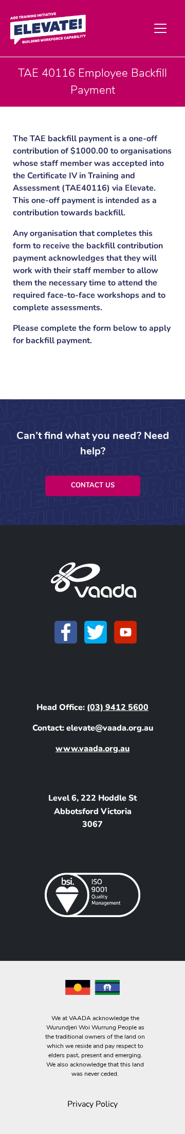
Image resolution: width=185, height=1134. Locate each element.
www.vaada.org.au (92, 748)
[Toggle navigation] (160, 28)
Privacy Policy (92, 1104)
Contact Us (93, 485)
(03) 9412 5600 (118, 707)
